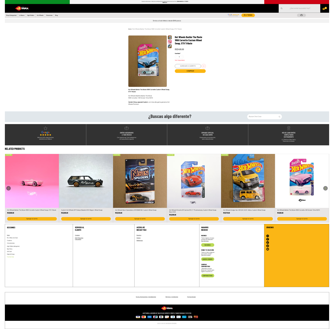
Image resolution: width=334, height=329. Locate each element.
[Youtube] (267, 249)
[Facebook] (267, 239)
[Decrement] (176, 56)
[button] (11, 15)
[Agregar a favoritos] (204, 66)
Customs (9, 240)
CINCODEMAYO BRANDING (170, 323)
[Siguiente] (325, 188)
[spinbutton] (179, 56)
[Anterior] (8, 188)
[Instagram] (267, 236)
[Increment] (182, 56)
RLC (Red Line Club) (12, 238)
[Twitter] (267, 246)
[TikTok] (267, 242)
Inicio (130, 29)
